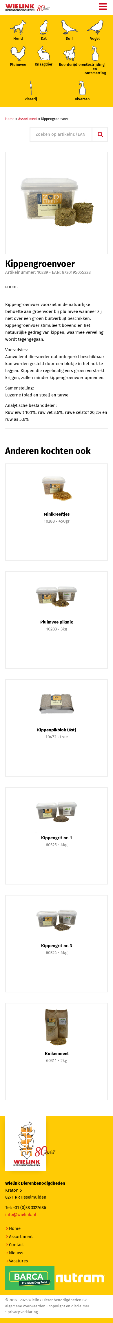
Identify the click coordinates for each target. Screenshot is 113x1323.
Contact (16, 1245)
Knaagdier (43, 64)
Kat (44, 39)
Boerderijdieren (69, 65)
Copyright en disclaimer (69, 1306)
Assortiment (27, 119)
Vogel (95, 39)
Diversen (82, 99)
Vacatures (18, 1261)
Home (9, 119)
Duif (69, 39)
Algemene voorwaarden (25, 1306)
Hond (18, 39)
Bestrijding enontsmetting (95, 69)
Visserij (31, 99)
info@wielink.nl (20, 1215)
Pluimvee (18, 65)
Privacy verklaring (23, 1312)
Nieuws (16, 1253)
